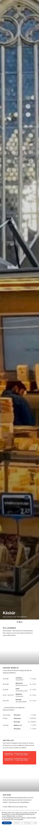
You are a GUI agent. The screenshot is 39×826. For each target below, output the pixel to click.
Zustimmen (7, 823)
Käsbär (9, 613)
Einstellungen (27, 823)
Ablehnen (17, 823)
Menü (20, 622)
